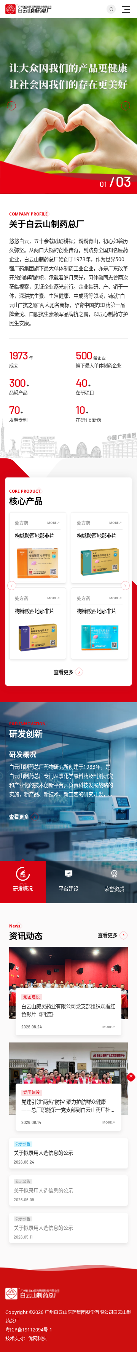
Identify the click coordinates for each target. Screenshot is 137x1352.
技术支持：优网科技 (25, 1338)
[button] (11, 105)
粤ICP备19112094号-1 (28, 1329)
